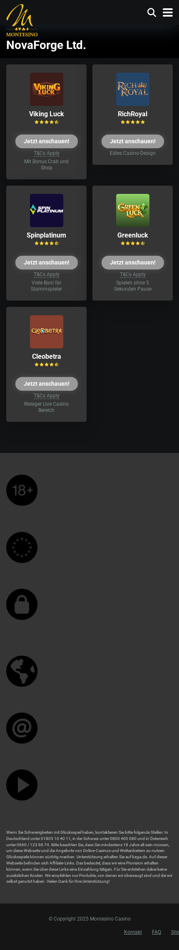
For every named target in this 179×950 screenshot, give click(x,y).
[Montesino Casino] (21, 19)
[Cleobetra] (46, 346)
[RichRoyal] (132, 104)
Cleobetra (46, 356)
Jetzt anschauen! (47, 141)
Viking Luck (46, 114)
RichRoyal (132, 114)
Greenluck (132, 235)
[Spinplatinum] (46, 225)
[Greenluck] (132, 225)
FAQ (156, 932)
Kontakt (133, 932)
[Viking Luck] (46, 104)
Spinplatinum (46, 235)
